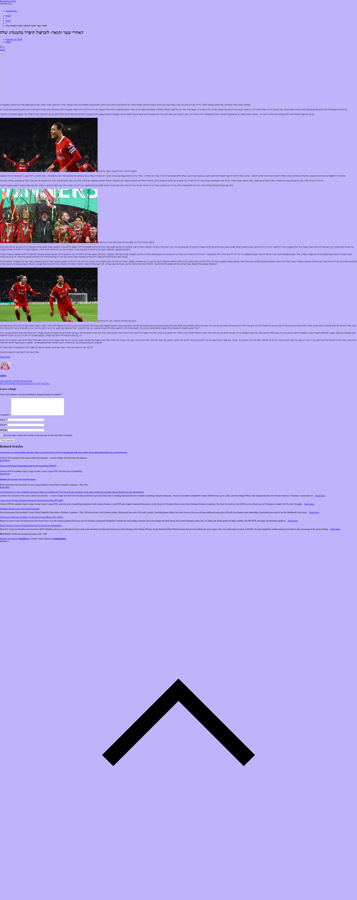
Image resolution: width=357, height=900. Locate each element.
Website (3, 430)
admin (8, 42)
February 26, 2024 (14, 39)
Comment (5, 415)
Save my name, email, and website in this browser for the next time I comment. (38, 435)
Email (3, 425)
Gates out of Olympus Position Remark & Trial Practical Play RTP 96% (28, 466)
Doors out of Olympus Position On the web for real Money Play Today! (31, 517)
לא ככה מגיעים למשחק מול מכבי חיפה (16, 381)
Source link (5, 357)
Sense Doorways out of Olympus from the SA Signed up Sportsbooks (30, 525)
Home (8, 16)
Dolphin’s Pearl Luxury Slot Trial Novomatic (18, 479)
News (8, 21)
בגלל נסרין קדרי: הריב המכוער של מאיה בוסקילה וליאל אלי (25, 383)
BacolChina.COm (8, 1)
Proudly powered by (14, 538)
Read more (320, 495)
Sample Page (11, 11)
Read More (5, 460)
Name (3, 419)
